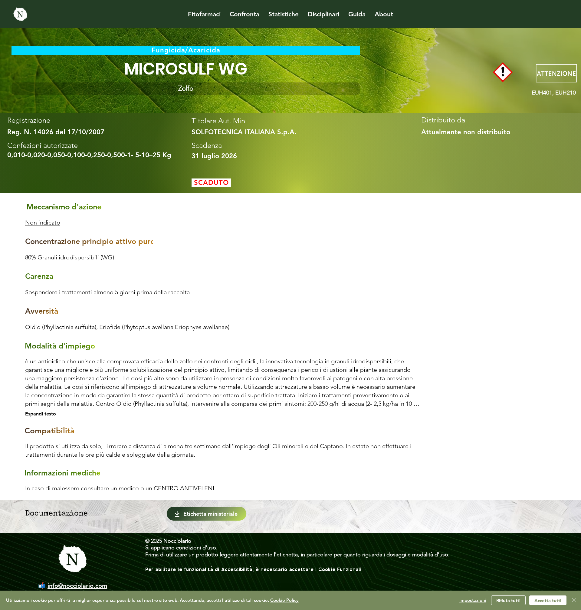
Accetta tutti (547, 600)
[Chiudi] (573, 600)
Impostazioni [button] (472, 600)
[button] (185, 88)
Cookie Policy (284, 600)
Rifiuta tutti (508, 600)
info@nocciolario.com (77, 585)
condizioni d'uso (196, 547)
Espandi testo (40, 414)
